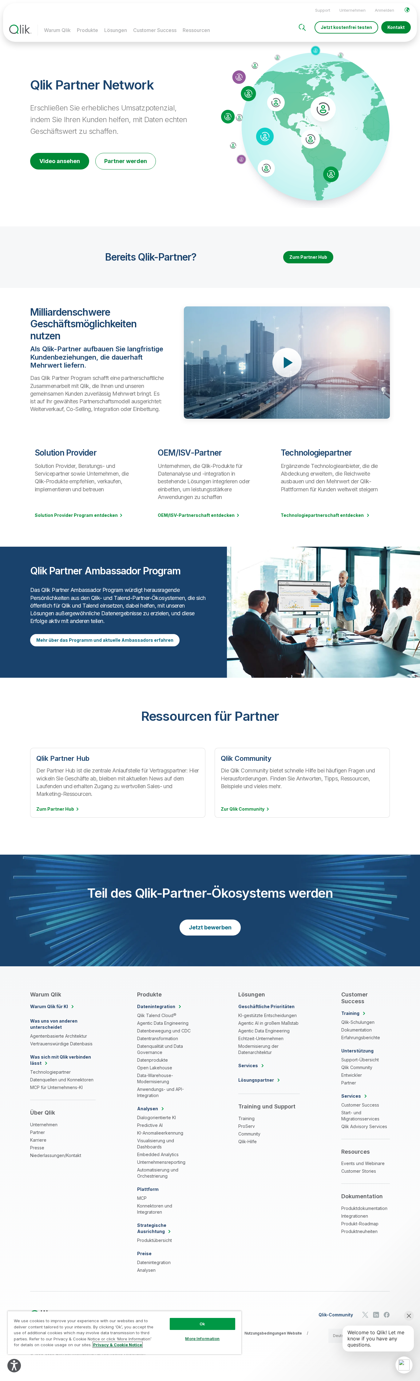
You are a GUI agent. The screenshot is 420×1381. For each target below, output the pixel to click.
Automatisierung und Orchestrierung (157, 1173)
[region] (124, 1332)
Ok (202, 1323)
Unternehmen (352, 10)
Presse (37, 1147)
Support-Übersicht (360, 1059)
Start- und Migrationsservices (360, 1115)
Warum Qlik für (49, 1006)
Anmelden (384, 10)
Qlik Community (356, 1067)
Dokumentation (356, 1029)
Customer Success (154, 30)
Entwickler (351, 1075)
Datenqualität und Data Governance (160, 1049)
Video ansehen (59, 161)
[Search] (302, 27)
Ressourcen (196, 30)
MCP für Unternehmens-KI (56, 1087)
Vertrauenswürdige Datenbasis (61, 1043)
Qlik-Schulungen (357, 1022)
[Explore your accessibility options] (14, 1365)
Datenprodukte (152, 1060)
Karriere (38, 1140)
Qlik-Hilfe (247, 1141)
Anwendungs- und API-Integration (160, 1092)
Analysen (146, 1270)
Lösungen (115, 30)
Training (246, 1118)
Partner (37, 1132)
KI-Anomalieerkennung (160, 1133)
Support (322, 10)
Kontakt (396, 27)
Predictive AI (150, 1125)
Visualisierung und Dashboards (155, 1143)
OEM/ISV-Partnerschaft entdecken (196, 515)
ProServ (246, 1126)
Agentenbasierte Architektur (58, 1036)
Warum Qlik (57, 30)
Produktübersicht (154, 1240)
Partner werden (125, 161)
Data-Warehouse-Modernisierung (155, 1078)
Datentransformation (157, 1038)
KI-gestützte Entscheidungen (267, 1015)
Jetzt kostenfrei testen (346, 27)
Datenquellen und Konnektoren (61, 1079)
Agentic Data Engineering (162, 1023)
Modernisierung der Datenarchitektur (258, 1049)
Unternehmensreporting (161, 1162)
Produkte (87, 30)
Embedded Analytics (158, 1154)
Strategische (151, 1228)
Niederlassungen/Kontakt (55, 1155)
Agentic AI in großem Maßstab (268, 1023)
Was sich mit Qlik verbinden (60, 1060)
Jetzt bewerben (210, 927)
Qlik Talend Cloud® (156, 1015)
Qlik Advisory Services (364, 1126)
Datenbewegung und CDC (164, 1030)
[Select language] (407, 10)
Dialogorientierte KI (156, 1117)
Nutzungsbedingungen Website (273, 1333)
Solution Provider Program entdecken (76, 515)
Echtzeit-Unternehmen (260, 1038)
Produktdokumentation (364, 1208)
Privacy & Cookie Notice (117, 1344)
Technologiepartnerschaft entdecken (323, 515)
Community (249, 1133)
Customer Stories (358, 1171)
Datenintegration (154, 1262)
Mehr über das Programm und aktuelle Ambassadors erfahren (104, 640)
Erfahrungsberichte (360, 1037)
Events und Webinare (363, 1163)
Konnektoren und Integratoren (154, 1209)
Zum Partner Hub (308, 257)
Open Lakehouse (154, 1067)
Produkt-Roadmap (359, 1223)
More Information (202, 1338)
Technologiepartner (50, 1072)
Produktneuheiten (359, 1231)
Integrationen (354, 1216)
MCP (142, 1198)
